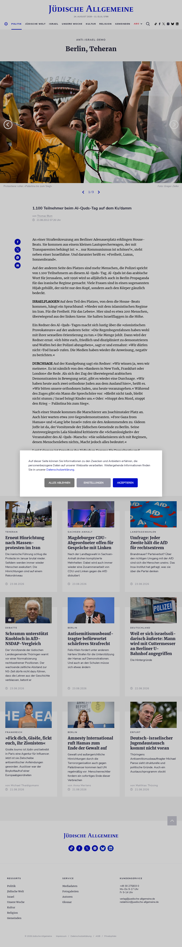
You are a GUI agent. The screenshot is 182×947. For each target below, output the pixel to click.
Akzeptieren (125, 482)
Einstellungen (93, 482)
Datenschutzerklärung (60, 470)
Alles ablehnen (59, 482)
